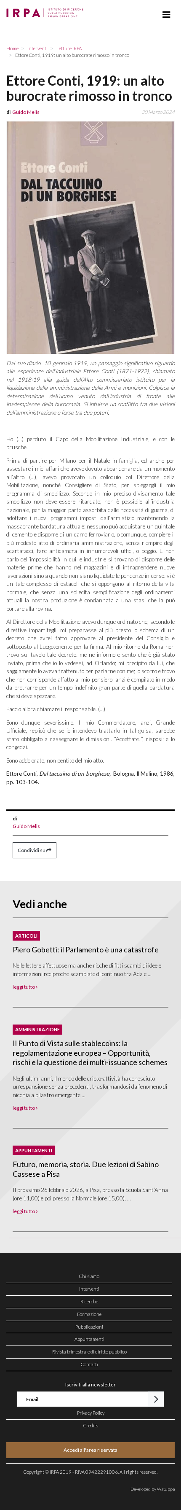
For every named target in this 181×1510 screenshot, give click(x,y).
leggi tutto (24, 987)
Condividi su (32, 850)
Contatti (89, 1364)
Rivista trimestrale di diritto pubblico (89, 1351)
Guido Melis (26, 826)
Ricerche (89, 1301)
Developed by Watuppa (152, 1488)
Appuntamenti (89, 1339)
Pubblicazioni (89, 1326)
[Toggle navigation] (166, 14)
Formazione (89, 1314)
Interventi (89, 1289)
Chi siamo (89, 1276)
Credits (90, 1425)
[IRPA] (46, 10)
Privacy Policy (90, 1413)
